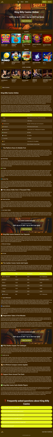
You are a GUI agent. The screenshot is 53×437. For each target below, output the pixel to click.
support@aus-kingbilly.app (47, 431)
